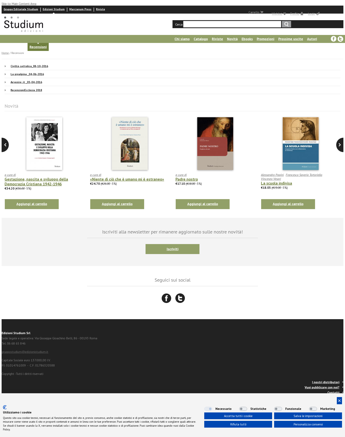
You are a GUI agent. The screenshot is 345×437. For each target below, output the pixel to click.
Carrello (254, 12)
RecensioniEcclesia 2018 (26, 90)
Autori (312, 39)
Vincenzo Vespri (271, 179)
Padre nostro (186, 179)
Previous (339, 145)
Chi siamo (182, 39)
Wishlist (277, 14)
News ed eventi (13, 47)
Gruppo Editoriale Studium (21, 9)
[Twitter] (340, 39)
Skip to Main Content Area (19, 4)
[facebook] (334, 39)
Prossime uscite (290, 39)
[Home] (24, 33)
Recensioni (38, 47)
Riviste (100, 9)
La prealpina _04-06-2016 (27, 74)
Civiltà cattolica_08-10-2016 (29, 66)
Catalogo (201, 39)
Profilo (294, 14)
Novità (232, 39)
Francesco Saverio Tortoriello (304, 175)
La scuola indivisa (276, 183)
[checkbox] (208, 409)
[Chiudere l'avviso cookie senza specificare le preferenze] (339, 400)
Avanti (5, 145)
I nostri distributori (325, 382)
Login (311, 14)
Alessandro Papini (272, 175)
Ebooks (247, 39)
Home (5, 53)
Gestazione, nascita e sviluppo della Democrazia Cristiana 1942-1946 (36, 182)
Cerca (178, 24)
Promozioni (265, 39)
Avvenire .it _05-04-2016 (26, 82)
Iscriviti (172, 249)
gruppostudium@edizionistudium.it (25, 352)
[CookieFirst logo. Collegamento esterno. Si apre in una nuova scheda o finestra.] (5, 407)
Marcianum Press (80, 9)
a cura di (10, 175)
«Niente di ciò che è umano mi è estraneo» (127, 179)
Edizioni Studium (54, 9)
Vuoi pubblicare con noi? (322, 387)
